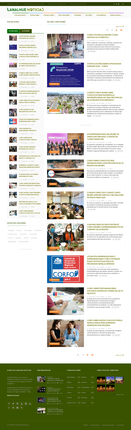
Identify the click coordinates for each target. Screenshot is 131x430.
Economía (87, 382)
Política (73, 382)
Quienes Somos (95, 425)
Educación (87, 397)
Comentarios (23, 234)
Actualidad (11, 230)
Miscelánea (73, 387)
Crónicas (10, 238)
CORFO (102, 40)
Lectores (88, 15)
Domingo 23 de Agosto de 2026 (78, 4)
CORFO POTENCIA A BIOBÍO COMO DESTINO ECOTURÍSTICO (102, 36)
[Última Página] (121, 30)
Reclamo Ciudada (23, 241)
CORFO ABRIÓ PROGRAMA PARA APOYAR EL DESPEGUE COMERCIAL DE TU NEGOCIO (30, 185)
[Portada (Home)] (21, 4)
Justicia (87, 403)
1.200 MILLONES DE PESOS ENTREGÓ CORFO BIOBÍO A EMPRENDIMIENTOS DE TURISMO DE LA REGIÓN (105, 227)
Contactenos (120, 425)
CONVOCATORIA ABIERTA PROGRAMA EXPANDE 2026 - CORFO (28, 47)
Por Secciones (49, 15)
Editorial (26, 238)
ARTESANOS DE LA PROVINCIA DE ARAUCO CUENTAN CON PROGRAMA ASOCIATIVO (29, 158)
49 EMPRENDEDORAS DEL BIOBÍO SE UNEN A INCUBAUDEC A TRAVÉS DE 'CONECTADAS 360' (30, 66)
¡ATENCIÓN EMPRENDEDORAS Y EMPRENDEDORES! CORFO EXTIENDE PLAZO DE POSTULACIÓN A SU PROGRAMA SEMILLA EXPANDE (103, 260)
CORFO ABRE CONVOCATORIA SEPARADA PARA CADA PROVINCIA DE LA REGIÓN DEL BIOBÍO (105, 163)
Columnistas (101, 15)
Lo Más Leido (13, 31)
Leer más (92, 51)
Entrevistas (34, 238)
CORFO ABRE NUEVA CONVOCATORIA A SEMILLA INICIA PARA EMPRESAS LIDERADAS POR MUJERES (104, 323)
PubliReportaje (12, 241)
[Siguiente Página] (117, 30)
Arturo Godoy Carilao (52, 397)
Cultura (73, 392)
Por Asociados (20, 15)
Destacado (18, 238)
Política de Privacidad (108, 425)
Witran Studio (120, 394)
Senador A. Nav (73, 403)
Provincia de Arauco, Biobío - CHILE (57, 4)
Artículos (19, 230)
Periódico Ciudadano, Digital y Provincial (34, 4)
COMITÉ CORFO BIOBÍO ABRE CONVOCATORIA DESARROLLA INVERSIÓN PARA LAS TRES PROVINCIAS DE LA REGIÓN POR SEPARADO (104, 96)
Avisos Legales (115, 15)
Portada (86, 425)
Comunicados (33, 234)
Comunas (77, 15)
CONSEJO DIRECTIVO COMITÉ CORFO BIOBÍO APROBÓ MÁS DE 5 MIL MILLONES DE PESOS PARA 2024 (105, 195)
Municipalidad (73, 377)
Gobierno (87, 377)
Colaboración (38, 230)
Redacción (103, 168)
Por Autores (34, 15)
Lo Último (25, 31)
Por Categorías (64, 15)
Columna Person (12, 234)
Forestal (73, 397)
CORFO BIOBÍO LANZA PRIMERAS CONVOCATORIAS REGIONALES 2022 (29, 195)
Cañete (87, 392)
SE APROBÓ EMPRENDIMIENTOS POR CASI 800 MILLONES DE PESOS (29, 93)
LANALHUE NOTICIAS (13, 4)
